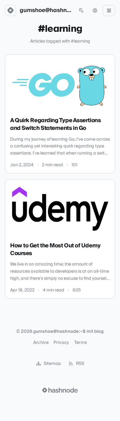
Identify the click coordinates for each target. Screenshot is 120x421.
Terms (80, 342)
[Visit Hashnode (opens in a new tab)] (60, 390)
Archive (41, 342)
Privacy (61, 342)
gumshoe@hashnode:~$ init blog (46, 10)
